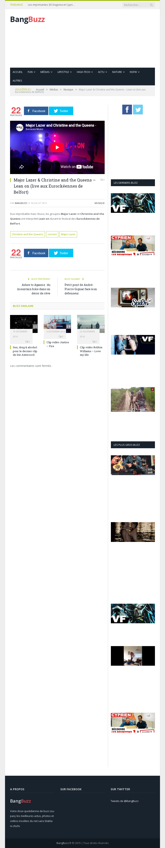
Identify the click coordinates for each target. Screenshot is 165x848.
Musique (100, 203)
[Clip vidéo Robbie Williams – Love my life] (91, 324)
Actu (101, 72)
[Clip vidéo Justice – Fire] (57, 324)
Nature (117, 72)
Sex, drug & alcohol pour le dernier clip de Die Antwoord (25, 350)
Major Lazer (68, 234)
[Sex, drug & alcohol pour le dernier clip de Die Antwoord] (24, 324)
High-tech (83, 72)
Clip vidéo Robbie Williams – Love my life (91, 350)
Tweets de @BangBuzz (125, 801)
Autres (17, 80)
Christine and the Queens (27, 234)
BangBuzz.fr (64, 843)
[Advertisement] (112, 38)
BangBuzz (21, 203)
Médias (45, 72)
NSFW (133, 72)
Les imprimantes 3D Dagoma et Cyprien (52, 4)
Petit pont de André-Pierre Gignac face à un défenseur (81, 289)
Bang (27, 19)
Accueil (18, 72)
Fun (30, 72)
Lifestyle (63, 72)
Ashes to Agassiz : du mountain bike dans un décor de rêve (33, 289)
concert (52, 234)
